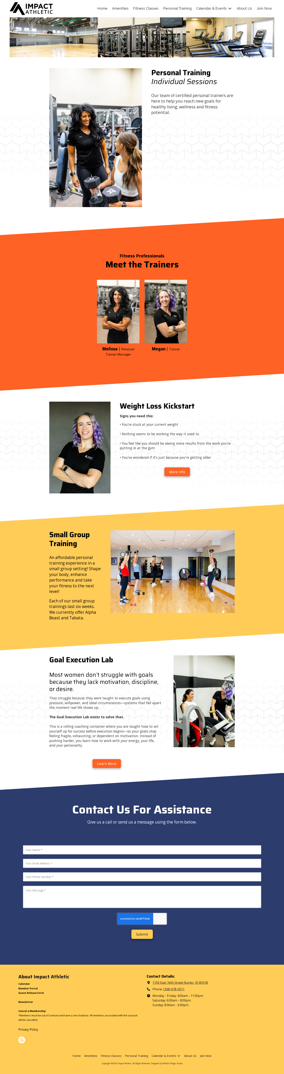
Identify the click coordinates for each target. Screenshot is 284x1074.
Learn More (106, 763)
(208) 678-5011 (174, 989)
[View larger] (118, 311)
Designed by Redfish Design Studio (167, 1063)
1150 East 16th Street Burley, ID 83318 (180, 982)
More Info (177, 472)
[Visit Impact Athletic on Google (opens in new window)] (21, 1040)
